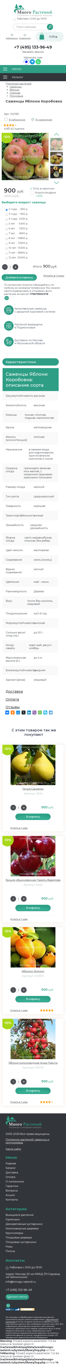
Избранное (12, 38)
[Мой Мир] (18, 712)
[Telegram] (32, 63)
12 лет (18, 257)
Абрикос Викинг (33, 971)
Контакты (12, 1199)
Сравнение (25, 38)
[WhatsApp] (38, 63)
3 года (18, 213)
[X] (23, 712)
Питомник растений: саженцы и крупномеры (27, 1141)
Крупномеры (14, 1233)
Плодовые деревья (19, 1237)
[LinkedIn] (29, 712)
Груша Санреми (33, 788)
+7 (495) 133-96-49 (33, 47)
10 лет (18, 247)
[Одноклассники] (13, 712)
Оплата (12, 699)
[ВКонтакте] (7, 712)
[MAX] (26, 63)
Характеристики (21, 362)
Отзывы (13, 707)
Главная (11, 1163)
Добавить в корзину (19, 277)
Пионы (10, 1251)
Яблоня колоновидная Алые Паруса (33, 1062)
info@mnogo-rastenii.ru (21, 1281)
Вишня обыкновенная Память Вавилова (33, 880)
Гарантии (12, 1186)
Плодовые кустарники (21, 1242)
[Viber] (34, 712)
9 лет (18, 242)
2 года (18, 209)
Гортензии (13, 1219)
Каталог (11, 1168)
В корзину (33, 816)
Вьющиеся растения (20, 1214)
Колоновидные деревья (22, 1228)
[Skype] (45, 712)
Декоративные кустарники (24, 1224)
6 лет (18, 228)
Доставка (14, 691)
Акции (10, 1195)
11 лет (18, 252)
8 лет (18, 238)
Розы (9, 1246)
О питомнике (15, 1181)
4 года (18, 218)
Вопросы (12, 1190)
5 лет (18, 223)
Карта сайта (13, 1148)
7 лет (18, 233)
